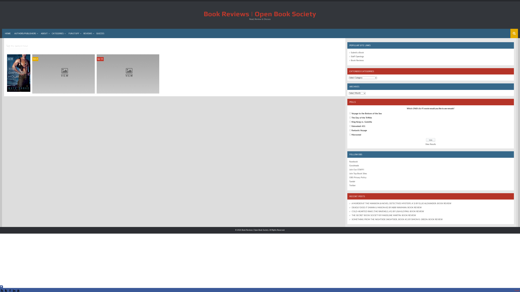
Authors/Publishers (25, 33)
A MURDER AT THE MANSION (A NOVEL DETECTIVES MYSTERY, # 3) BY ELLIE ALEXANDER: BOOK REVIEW (401, 204)
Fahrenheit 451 (358, 126)
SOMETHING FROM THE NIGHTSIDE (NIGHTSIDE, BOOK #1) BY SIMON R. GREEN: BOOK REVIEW (397, 219)
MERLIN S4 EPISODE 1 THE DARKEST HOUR (63, 91)
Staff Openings (357, 57)
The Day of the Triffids (362, 118)
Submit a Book (357, 53)
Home (8, 33)
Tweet (516, 291)
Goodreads (354, 166)
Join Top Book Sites (358, 174)
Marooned (356, 135)
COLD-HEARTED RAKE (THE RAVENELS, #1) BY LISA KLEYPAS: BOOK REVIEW (388, 211)
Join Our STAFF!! (356, 170)
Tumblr (352, 182)
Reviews (87, 33)
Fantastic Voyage (359, 131)
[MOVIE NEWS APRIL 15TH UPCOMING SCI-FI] (128, 74)
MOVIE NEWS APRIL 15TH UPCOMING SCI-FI (128, 91)
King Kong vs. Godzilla (362, 122)
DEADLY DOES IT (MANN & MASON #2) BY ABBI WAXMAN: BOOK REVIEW (387, 208)
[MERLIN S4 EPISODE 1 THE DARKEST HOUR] (63, 74)
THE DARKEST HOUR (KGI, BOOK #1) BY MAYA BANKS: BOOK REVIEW (18, 80)
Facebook (353, 162)
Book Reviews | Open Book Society (260, 14)
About (44, 33)
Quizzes (100, 33)
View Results (430, 144)
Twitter (352, 186)
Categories (58, 33)
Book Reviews (357, 60)
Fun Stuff (74, 33)
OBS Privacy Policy (357, 178)
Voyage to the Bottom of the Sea (367, 114)
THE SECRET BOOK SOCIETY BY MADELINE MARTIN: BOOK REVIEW (384, 215)
